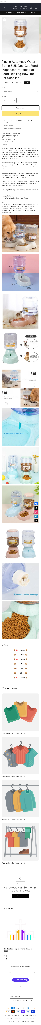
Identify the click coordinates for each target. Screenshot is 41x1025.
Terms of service (14, 1021)
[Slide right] (25, 57)
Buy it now (20, 114)
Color (3, 87)
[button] (5, 7)
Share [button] (6, 645)
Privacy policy (18, 1018)
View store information (12, 128)
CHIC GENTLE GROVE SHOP (19, 1015)
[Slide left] (16, 57)
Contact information (28, 1021)
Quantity (4, 96)
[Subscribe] (34, 972)
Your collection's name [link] (12, 733)
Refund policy (29, 1018)
